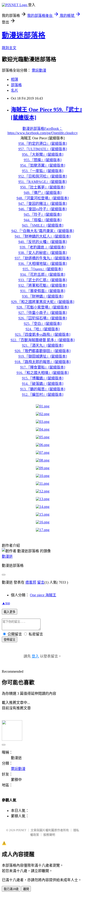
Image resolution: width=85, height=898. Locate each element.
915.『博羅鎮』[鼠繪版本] (42, 378)
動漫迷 (7, 556)
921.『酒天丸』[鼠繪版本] (42, 345)
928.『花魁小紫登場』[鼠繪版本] (43, 307)
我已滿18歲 (11, 889)
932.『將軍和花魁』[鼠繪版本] (42, 285)
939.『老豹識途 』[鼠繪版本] (43, 247)
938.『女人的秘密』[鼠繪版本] (42, 253)
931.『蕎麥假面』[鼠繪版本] (42, 291)
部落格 (16, 85)
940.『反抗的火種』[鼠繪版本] (42, 242)
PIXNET (21, 830)
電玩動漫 (39, 70)
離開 (26, 889)
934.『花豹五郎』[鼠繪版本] (42, 274)
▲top (6, 603)
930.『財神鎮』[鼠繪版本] (42, 296)
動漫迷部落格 (23, 35)
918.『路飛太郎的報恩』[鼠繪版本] (42, 362)
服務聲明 (49, 834)
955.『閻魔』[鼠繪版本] (42, 160)
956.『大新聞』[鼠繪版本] (42, 154)
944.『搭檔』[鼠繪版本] (42, 220)
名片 (14, 90)
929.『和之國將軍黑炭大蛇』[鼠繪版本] (42, 302)
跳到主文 (9, 48)
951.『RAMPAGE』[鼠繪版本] (42, 182)
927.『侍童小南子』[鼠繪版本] (42, 313)
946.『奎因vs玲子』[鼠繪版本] (43, 209)
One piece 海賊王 (43, 595)
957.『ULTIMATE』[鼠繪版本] (42, 149)
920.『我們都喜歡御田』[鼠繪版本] (42, 351)
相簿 (14, 79)
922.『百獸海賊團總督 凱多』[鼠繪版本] (43, 340)
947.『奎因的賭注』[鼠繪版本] (42, 204)
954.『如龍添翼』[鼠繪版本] (42, 165)
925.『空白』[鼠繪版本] (42, 324)
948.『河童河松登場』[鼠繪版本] (43, 198)
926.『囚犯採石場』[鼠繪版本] (42, 318)
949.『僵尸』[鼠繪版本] (42, 193)
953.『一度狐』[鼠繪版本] (42, 171)
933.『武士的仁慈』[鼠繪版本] (42, 280)
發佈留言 (9, 639)
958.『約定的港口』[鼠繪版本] (42, 143)
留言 (40, 582)
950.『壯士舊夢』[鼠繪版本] (42, 187)
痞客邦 (30, 582)
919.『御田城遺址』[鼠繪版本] (42, 356)
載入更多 (9, 612)
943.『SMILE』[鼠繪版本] (42, 225)
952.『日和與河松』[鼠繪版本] (42, 176)
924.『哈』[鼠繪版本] (43, 329)
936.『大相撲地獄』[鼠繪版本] (42, 264)
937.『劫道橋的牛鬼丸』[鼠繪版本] (42, 258)
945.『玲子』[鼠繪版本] (42, 214)
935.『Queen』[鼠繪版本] (43, 269)
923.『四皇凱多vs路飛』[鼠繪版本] (42, 334)
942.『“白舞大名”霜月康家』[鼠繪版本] (42, 231)
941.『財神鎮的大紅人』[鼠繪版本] (42, 236)
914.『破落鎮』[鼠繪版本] (42, 384)
